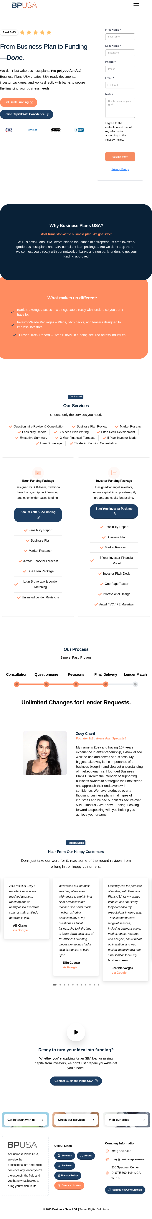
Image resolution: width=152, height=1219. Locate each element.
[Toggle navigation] (136, 5)
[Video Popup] (76, 1032)
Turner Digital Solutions (94, 1209)
